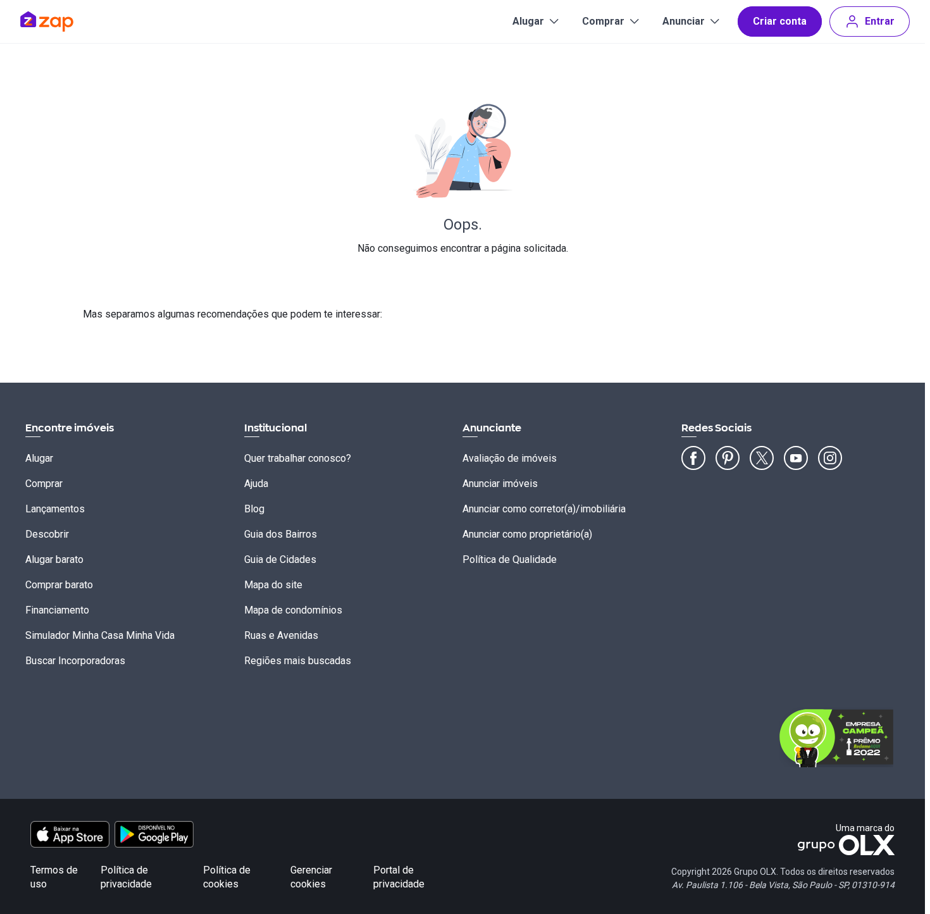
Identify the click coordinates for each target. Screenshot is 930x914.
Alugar (528, 21)
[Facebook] (693, 458)
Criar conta (780, 21)
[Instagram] (830, 458)
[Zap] (65, 21)
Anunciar (683, 21)
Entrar (880, 21)
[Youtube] (796, 458)
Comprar (603, 21)
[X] (762, 458)
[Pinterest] (728, 458)
